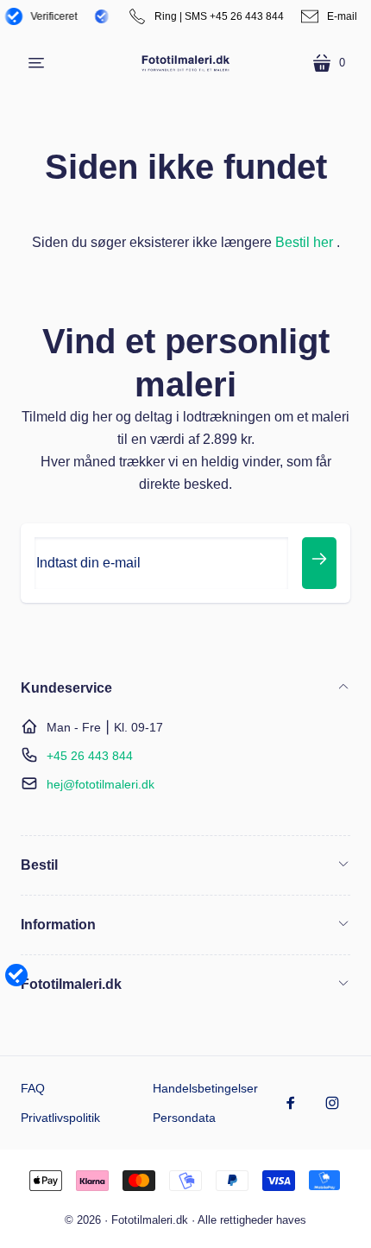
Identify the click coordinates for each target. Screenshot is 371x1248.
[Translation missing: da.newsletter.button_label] (319, 563)
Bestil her (304, 242)
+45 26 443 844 (90, 756)
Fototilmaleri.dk (149, 1219)
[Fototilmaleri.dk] (185, 62)
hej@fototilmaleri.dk (100, 784)
